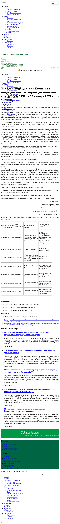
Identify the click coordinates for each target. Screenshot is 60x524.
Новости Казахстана (13, 9)
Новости (6, 8)
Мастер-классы (12, 26)
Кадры (9, 29)
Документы (7, 36)
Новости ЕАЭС (12, 11)
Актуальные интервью (14, 19)
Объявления (8, 39)
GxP (8, 21)
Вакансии (10, 41)
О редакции (11, 44)
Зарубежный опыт (13, 28)
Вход (57, 67)
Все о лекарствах (12, 24)
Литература (7, 37)
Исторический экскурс (14, 31)
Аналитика (7, 32)
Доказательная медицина (15, 23)
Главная (6, 6)
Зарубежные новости (14, 13)
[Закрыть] (1, 58)
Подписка (10, 47)
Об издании (7, 42)
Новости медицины (13, 14)
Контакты (10, 46)
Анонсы (6, 34)
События (10, 18)
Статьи (6, 16)
